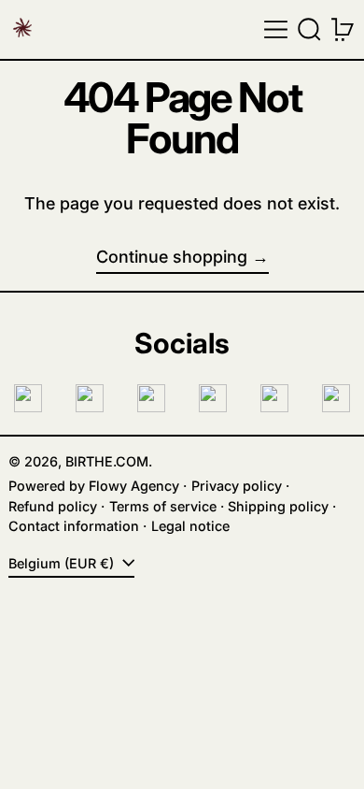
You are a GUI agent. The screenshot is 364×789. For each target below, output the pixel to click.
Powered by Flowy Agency (93, 486)
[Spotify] (274, 398)
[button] (309, 29)
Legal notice (190, 526)
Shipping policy (278, 506)
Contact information (73, 526)
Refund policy (52, 506)
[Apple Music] (336, 398)
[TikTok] (151, 398)
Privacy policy (236, 486)
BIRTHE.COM (106, 461)
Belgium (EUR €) (63, 563)
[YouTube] (212, 398)
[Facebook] (89, 398)
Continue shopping (171, 256)
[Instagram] (28, 398)
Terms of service (163, 506)
